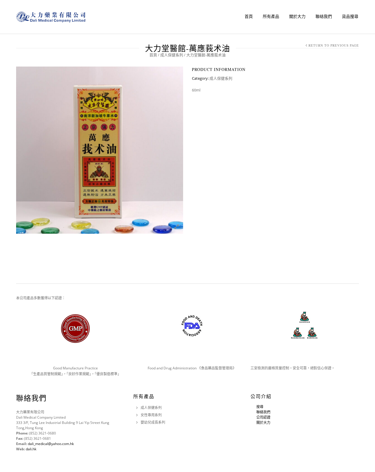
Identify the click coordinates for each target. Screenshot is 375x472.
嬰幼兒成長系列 (153, 422)
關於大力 (297, 16)
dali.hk (31, 448)
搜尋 (259, 406)
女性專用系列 (151, 414)
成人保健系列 (171, 54)
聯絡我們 (324, 16)
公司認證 (263, 417)
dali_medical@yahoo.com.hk (51, 443)
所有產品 (271, 16)
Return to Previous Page (333, 45)
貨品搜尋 (350, 16)
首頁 (249, 16)
